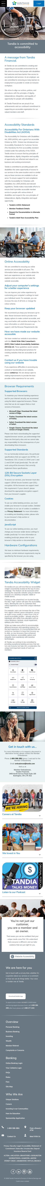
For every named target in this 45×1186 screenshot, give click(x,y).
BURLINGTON (36, 1155)
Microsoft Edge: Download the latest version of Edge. (23, 412)
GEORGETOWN (14, 1158)
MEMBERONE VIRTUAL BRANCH (29, 1161)
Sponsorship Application (15, 1118)
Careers (9, 1104)
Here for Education (13, 1113)
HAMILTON (25, 1158)
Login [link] (39, 3)
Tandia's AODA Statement (19, 205)
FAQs (8, 1073)
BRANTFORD (25, 1155)
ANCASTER (15, 1155)
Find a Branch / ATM (35, 1129)
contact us (14, 373)
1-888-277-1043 (29, 1008)
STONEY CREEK (10, 1161)
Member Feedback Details (19, 209)
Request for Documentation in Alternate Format (24, 213)
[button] (22, 815)
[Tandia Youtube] (29, 1171)
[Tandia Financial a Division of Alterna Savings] (22, 3)
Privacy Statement (15, 511)
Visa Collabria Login (14, 1068)
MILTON (33, 1158)
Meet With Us (35, 1136)
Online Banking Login (14, 1063)
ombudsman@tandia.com (25, 764)
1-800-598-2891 (16, 758)
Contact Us (11, 1136)
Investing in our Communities (17, 1109)
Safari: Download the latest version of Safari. (23, 423)
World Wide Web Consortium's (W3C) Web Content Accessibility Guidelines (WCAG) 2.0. (22, 344)
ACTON (6, 1155)
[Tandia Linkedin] (18, 1171)
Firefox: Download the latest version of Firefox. (23, 418)
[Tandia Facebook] (13, 1171)
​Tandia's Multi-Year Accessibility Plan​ (23, 218)
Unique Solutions (12, 1099)
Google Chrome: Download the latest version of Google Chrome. (23, 429)
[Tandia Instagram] (24, 1171)
